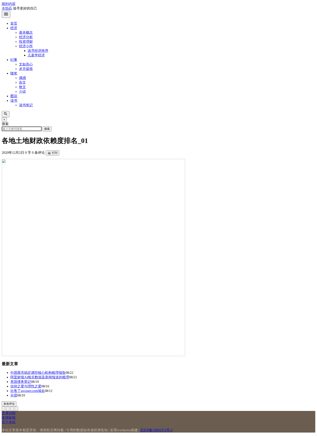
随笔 (13, 73)
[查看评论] (12, 408)
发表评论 (9, 403)
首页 (13, 23)
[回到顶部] (3, 408)
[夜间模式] (16, 408)
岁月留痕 (26, 69)
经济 (13, 28)
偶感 (22, 78)
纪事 (13, 60)
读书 (13, 100)
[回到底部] (7, 408)
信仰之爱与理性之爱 (25, 386)
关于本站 (9, 422)
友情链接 (9, 417)
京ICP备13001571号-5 (156, 430)
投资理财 (26, 41)
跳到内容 (9, 4)
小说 (22, 91)
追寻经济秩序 (38, 50)
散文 (22, 87)
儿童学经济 (36, 55)
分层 (13, 395)
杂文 (22, 82)
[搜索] (5, 114)
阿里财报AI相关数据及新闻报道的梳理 (39, 377)
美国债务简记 (20, 382)
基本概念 (26, 32)
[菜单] (6, 14)
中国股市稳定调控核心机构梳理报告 (38, 372)
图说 (13, 96)
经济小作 (26, 46)
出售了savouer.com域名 (27, 391)
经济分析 (26, 37)
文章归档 (9, 413)
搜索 (47, 128)
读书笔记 (26, 105)
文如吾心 (26, 64)
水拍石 (7, 8)
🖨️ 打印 (52, 152)
